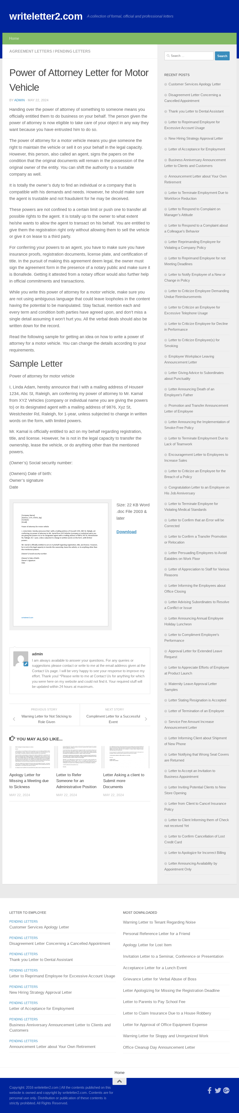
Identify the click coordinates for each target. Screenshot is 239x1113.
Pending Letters (73, 51)
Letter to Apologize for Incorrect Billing (197, 853)
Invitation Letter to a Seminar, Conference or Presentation (173, 956)
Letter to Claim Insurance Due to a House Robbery (167, 1013)
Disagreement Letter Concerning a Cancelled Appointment (59, 943)
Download (126, 531)
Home (14, 38)
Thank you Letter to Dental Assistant (196, 111)
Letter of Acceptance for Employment (197, 149)
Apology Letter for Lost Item (147, 945)
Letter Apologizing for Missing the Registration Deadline (171, 990)
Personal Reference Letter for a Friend (156, 934)
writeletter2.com (45, 16)
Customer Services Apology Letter (195, 84)
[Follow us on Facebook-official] (209, 1090)
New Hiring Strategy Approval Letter (196, 138)
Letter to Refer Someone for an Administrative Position (76, 781)
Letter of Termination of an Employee (196, 711)
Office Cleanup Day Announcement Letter (159, 1047)
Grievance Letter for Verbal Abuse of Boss (160, 979)
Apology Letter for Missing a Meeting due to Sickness (29, 781)
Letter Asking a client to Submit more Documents (123, 781)
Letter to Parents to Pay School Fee (154, 1002)
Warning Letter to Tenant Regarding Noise (159, 922)
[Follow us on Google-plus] (226, 1090)
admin (19, 100)
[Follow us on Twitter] (218, 1090)
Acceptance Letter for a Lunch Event (155, 968)
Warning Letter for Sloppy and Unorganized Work (165, 1036)
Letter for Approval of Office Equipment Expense (165, 1024)
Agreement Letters (30, 51)
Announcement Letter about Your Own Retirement (52, 1046)
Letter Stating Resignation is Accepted (197, 700)
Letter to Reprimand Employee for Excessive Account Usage (62, 976)
